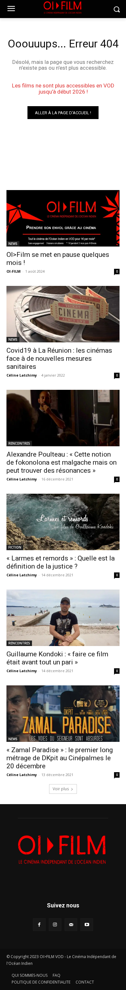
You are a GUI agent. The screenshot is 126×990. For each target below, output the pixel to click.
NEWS (12, 243)
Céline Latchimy (21, 375)
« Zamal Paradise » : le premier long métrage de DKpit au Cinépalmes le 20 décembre (59, 758)
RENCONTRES (19, 443)
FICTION (14, 547)
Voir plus (61, 789)
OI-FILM (13, 271)
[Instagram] (55, 924)
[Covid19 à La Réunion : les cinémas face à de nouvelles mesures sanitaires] (63, 314)
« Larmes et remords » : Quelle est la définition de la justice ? (60, 562)
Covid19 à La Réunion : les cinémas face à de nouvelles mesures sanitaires (59, 358)
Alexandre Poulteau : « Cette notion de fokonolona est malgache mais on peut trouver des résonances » (61, 462)
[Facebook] (39, 924)
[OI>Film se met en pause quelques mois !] (63, 218)
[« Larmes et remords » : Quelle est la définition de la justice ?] (63, 522)
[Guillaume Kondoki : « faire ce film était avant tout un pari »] (63, 618)
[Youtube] (86, 924)
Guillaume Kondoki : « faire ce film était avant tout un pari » (57, 658)
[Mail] (71, 924)
